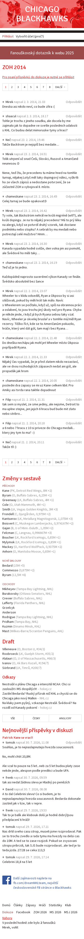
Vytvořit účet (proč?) (30, 36)
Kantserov (9, 519)
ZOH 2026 (40, 912)
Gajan (6, 528)
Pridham (8, 622)
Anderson (9, 612)
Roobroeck (10, 654)
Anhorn (7, 551)
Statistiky (55, 905)
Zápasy (31, 905)
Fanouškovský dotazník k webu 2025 (42, 52)
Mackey (7, 547)
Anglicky (65, 718)
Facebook (23, 912)
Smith (6, 509)
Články (18, 905)
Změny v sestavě (21, 478)
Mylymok (8, 542)
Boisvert (8, 523)
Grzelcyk (8, 607)
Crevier (7, 598)
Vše (13, 718)
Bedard (7, 565)
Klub (68, 905)
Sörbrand (8, 668)
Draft (8, 641)
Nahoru (7, 918)
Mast (5, 631)
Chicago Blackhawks (42, 14)
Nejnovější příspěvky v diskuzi (37, 730)
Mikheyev (9, 589)
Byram (6, 495)
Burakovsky (10, 593)
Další (58, 87)
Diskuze (7, 912)
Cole (5, 505)
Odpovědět (74, 102)
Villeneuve (9, 649)
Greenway (9, 500)
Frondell (8, 514)
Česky (36, 718)
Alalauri (7, 658)
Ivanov (6, 663)
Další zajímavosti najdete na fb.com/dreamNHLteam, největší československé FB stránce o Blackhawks (42, 883)
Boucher (8, 537)
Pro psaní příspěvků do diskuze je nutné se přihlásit (38, 77)
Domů (6, 905)
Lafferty (7, 603)
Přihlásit (8, 36)
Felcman (8, 533)
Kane (5, 490)
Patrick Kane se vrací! (17, 738)
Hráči (42, 905)
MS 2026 (55, 912)
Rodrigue (8, 617)
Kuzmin (7, 626)
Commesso (10, 570)
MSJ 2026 (70, 912)
